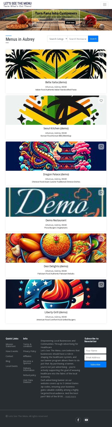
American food (43, 319)
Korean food (46, 135)
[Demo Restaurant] (56, 202)
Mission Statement (11, 345)
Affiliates (27, 356)
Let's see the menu (18, 4)
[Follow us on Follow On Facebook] (78, 420)
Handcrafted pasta (68, 89)
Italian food (41, 89)
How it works (12, 351)
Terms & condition (27, 345)
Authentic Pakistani (59, 273)
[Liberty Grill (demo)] (56, 294)
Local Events (12, 366)
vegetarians (62, 227)
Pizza (46, 227)
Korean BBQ (57, 135)
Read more (70, 396)
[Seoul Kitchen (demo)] (56, 110)
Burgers (53, 227)
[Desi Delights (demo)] (56, 248)
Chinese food (38, 181)
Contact (9, 356)
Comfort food (56, 319)
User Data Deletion (28, 381)
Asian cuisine (50, 181)
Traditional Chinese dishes (68, 181)
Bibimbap (67, 135)
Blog (8, 361)
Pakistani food (44, 273)
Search (93, 38)
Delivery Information (28, 369)
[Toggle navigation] (104, 4)
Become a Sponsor (28, 362)
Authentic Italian (53, 89)
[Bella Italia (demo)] (56, 64)
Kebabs (71, 273)
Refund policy (29, 375)
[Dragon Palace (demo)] (56, 156)
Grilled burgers (69, 319)
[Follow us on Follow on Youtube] (86, 420)
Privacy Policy (29, 351)
